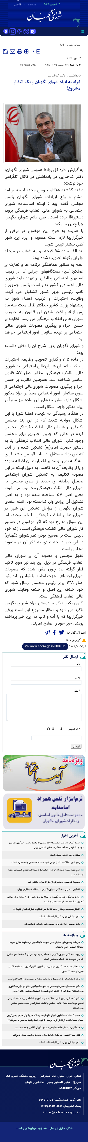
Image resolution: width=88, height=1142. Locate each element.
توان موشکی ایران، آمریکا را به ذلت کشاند (59, 916)
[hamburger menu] (83, 31)
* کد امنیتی (74, 729)
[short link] (45, 646)
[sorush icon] (5, 32)
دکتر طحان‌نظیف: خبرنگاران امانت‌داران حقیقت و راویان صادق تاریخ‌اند (46, 1035)
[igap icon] (33, 32)
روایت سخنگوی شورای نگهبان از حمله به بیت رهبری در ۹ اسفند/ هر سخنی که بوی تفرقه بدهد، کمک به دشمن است (45, 899)
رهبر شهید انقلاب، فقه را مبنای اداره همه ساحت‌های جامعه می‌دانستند (45, 862)
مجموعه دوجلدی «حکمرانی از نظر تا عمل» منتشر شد (54, 882)
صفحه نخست (74, 44)
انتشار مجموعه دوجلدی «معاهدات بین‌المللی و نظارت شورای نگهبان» (46, 909)
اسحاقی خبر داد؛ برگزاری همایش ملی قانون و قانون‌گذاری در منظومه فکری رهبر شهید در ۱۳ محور (46, 969)
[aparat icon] (19, 32)
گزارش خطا (73, 640)
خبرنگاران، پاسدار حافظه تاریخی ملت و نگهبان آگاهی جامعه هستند (47, 1027)
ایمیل (77, 677)
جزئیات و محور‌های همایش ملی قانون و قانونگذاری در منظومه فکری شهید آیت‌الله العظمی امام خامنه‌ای (46, 944)
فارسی (17, 4)
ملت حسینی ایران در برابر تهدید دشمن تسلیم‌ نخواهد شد (52, 924)
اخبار (61, 44)
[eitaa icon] (26, 32)
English (32, 4)
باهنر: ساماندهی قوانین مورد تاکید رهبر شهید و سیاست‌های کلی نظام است (44, 979)
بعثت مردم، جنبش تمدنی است (65, 855)
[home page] (62, 13)
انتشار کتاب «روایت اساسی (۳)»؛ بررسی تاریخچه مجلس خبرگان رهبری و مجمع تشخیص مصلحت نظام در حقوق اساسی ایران (46, 845)
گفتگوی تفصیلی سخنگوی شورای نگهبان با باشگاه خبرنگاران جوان (48, 889)
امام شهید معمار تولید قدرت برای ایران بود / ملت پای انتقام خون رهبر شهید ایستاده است (45, 872)
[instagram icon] (12, 32)
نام (78, 663)
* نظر (77, 690)
